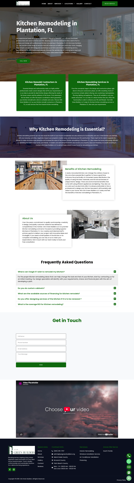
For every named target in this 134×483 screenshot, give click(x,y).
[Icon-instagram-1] (13, 469)
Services (57, 4)
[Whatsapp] (128, 461)
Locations (69, 4)
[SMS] (128, 472)
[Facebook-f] (9, 469)
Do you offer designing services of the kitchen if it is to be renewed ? (49, 299)
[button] (67, 271)
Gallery (79, 4)
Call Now (23, 61)
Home (44, 4)
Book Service (110, 4)
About (50, 4)
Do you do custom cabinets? (31, 288)
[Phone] (128, 455)
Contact (88, 4)
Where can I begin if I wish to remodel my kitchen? (41, 271)
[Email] (128, 467)
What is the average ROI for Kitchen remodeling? (40, 304)
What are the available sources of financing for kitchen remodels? (49, 293)
